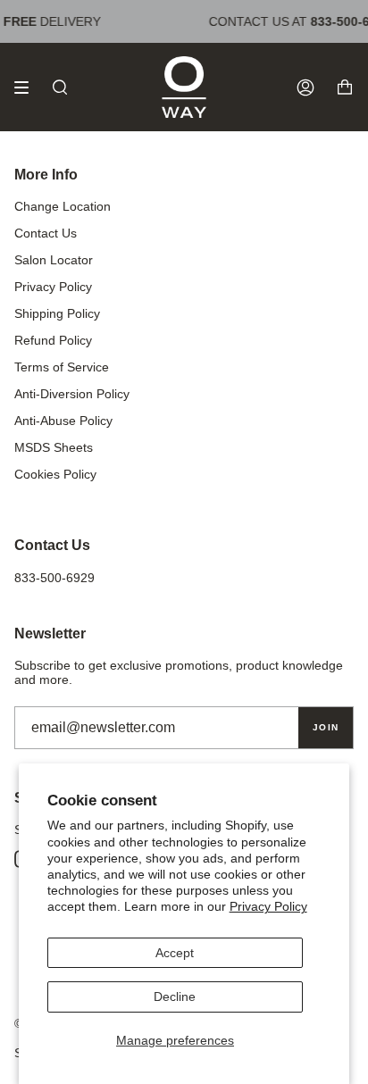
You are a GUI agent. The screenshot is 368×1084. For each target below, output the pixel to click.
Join (326, 727)
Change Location (62, 206)
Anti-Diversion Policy (72, 394)
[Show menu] (27, 87)
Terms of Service (61, 367)
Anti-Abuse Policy (63, 420)
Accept (174, 953)
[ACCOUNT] (305, 87)
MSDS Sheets (53, 447)
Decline (175, 996)
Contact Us (45, 233)
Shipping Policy (57, 313)
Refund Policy (53, 340)
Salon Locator (53, 260)
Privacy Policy (268, 906)
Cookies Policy (55, 474)
